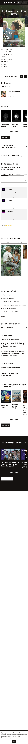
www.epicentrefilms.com (10, 367)
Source (3, 225)
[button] (19, 247)
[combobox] (14, 181)
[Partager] (21, 76)
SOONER (9, 189)
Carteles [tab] (20, 242)
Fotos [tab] (7, 242)
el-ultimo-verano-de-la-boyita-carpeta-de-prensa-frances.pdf (13, 344)
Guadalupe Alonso (5, 125)
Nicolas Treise (15, 125)
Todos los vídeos (7, 479)
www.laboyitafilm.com (9, 374)
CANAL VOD (10, 211)
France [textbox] (4, 181)
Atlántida (4, 405)
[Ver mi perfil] (25, 2)
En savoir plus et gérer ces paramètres (11, 738)
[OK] (14, 741)
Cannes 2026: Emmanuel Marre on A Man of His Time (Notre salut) (10, 464)
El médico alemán (15, 405)
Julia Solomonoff (6, 51)
